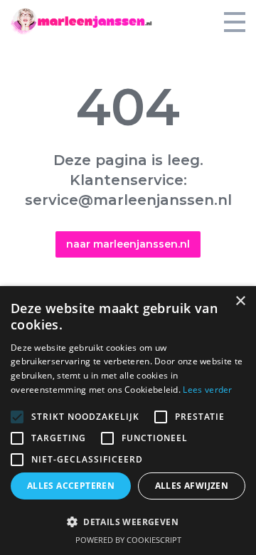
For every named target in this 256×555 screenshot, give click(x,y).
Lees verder (207, 390)
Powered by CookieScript (128, 539)
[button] (128, 521)
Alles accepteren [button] (70, 486)
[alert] (128, 420)
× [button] (240, 301)
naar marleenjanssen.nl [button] (128, 244)
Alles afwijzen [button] (192, 486)
